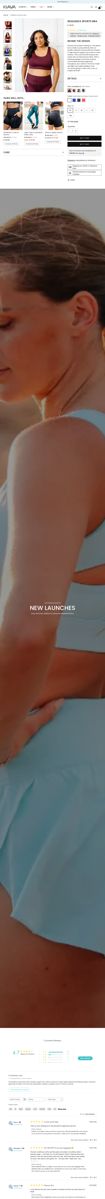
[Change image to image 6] (7, 77)
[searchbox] (16, 1099)
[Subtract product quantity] (69, 131)
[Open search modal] (92, 7)
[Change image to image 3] (7, 37)
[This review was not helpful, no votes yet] (94, 1140)
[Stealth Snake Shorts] (54, 116)
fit (15, 1109)
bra (55, 1109)
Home (5, 15)
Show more (62, 1109)
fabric (21, 1109)
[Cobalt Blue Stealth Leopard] (74, 100)
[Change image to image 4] (7, 50)
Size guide (74, 121)
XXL (70, 115)
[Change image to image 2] (7, 23)
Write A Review (85, 1058)
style (49, 1109)
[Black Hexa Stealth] (79, 100)
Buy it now (84, 144)
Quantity (71, 126)
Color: (82, 96)
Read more (34, 1161)
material (42, 1109)
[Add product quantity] (75, 131)
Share (72, 180)
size (10, 1109)
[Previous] (33, 1)
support (28, 1109)
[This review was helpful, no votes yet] (90, 1140)
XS (70, 110)
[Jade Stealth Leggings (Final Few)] (33, 116)
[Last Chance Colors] (74, 90)
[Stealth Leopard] (84, 90)
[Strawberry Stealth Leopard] (84, 100)
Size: (70, 106)
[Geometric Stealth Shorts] (13, 116)
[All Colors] (69, 90)
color (35, 1109)
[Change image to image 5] (7, 63)
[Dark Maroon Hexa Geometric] (69, 100)
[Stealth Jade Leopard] (79, 90)
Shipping (71, 160)
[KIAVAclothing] (9, 7)
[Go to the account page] (96, 7)
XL (92, 110)
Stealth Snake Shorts (54, 133)
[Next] (72, 1)
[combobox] (36, 1099)
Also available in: (78, 86)
